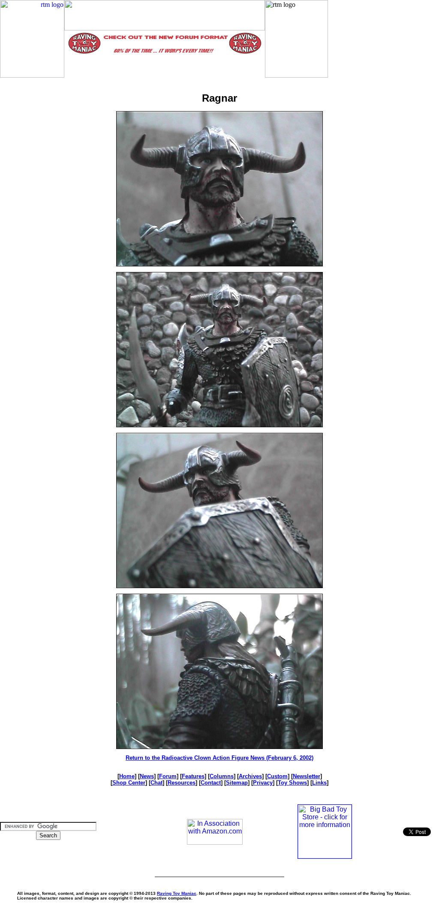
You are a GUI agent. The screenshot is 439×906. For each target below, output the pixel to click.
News (147, 776)
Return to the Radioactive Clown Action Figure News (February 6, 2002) (219, 758)
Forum (168, 776)
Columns (222, 776)
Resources (181, 782)
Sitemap (237, 782)
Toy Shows (292, 782)
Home (127, 776)
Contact (211, 782)
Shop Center (128, 782)
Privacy (263, 782)
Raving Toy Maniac (176, 893)
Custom (277, 776)
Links (319, 782)
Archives (250, 776)
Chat (156, 782)
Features (193, 776)
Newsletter (306, 776)
